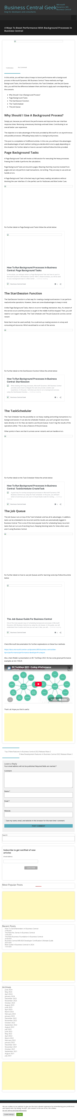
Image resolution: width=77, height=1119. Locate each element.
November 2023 (11, 1001)
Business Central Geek (30, 7)
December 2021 (11, 1045)
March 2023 (9, 1012)
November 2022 (11, 1020)
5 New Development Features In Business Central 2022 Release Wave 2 (45, 754)
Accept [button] (20, 1114)
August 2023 (9, 1005)
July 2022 (8, 1029)
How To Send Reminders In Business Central (21, 929)
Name (7, 791)
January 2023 (10, 1016)
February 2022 (10, 1040)
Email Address (8, 856)
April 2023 (8, 1009)
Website (7, 811)
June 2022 (8, 1031)
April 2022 (8, 1036)
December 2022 (11, 1018)
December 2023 (11, 998)
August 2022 (9, 1027)
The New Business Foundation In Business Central (24, 937)
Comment (8, 771)
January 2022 (10, 1042)
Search (4, 835)
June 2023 (8, 1007)
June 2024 (8, 990)
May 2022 (8, 1034)
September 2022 (11, 1025)
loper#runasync (39, 652)
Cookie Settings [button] (9, 1114)
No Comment (22, 67)
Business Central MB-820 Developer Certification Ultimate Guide (29, 941)
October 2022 (10, 1023)
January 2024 (10, 996)
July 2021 (8, 1056)
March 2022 (9, 1038)
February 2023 (10, 1014)
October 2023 (10, 1003)
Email (7, 801)
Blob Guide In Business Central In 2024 (19, 945)
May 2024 (8, 992)
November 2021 (11, 1047)
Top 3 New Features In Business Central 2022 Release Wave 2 (28, 752)
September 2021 (11, 1051)
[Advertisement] (38, 727)
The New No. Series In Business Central (20, 933)
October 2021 (10, 1049)
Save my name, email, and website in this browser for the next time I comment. (35, 821)
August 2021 (9, 1053)
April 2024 (8, 994)
